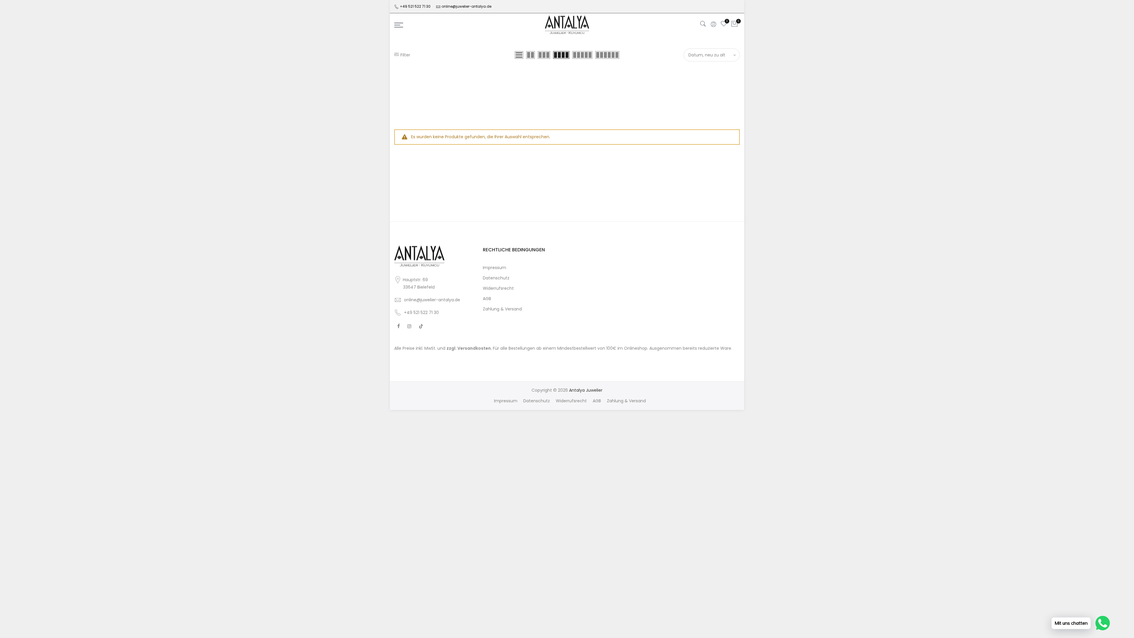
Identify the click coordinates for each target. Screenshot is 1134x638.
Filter (405, 55)
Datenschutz (496, 278)
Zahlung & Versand (502, 309)
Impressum (494, 268)
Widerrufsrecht (498, 288)
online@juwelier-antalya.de (466, 6)
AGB (487, 299)
